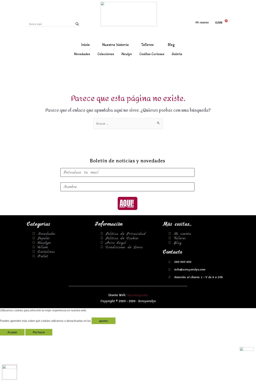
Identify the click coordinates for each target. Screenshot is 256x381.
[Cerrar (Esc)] (7, 338)
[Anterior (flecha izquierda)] (7, 343)
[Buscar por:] (128, 123)
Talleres (147, 45)
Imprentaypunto (137, 295)
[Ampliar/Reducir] (54, 338)
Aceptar (12, 332)
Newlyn (126, 54)
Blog (171, 45)
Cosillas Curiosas (151, 54)
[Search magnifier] (77, 24)
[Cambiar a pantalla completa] (38, 338)
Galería (177, 54)
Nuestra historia (115, 45)
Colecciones (105, 54)
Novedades (82, 54)
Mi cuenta (202, 22)
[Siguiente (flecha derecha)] (23, 343)
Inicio (85, 45)
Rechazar (39, 332)
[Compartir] (23, 338)
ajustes (103, 320)
